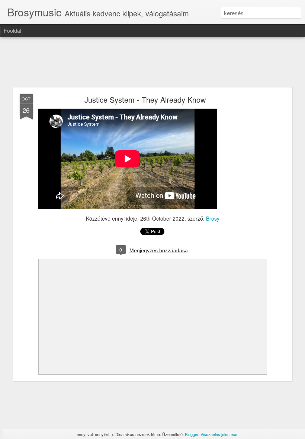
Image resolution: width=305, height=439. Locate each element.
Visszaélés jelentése (218, 434)
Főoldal (12, 30)
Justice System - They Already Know (145, 99)
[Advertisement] (152, 62)
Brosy (212, 218)
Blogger (191, 434)
